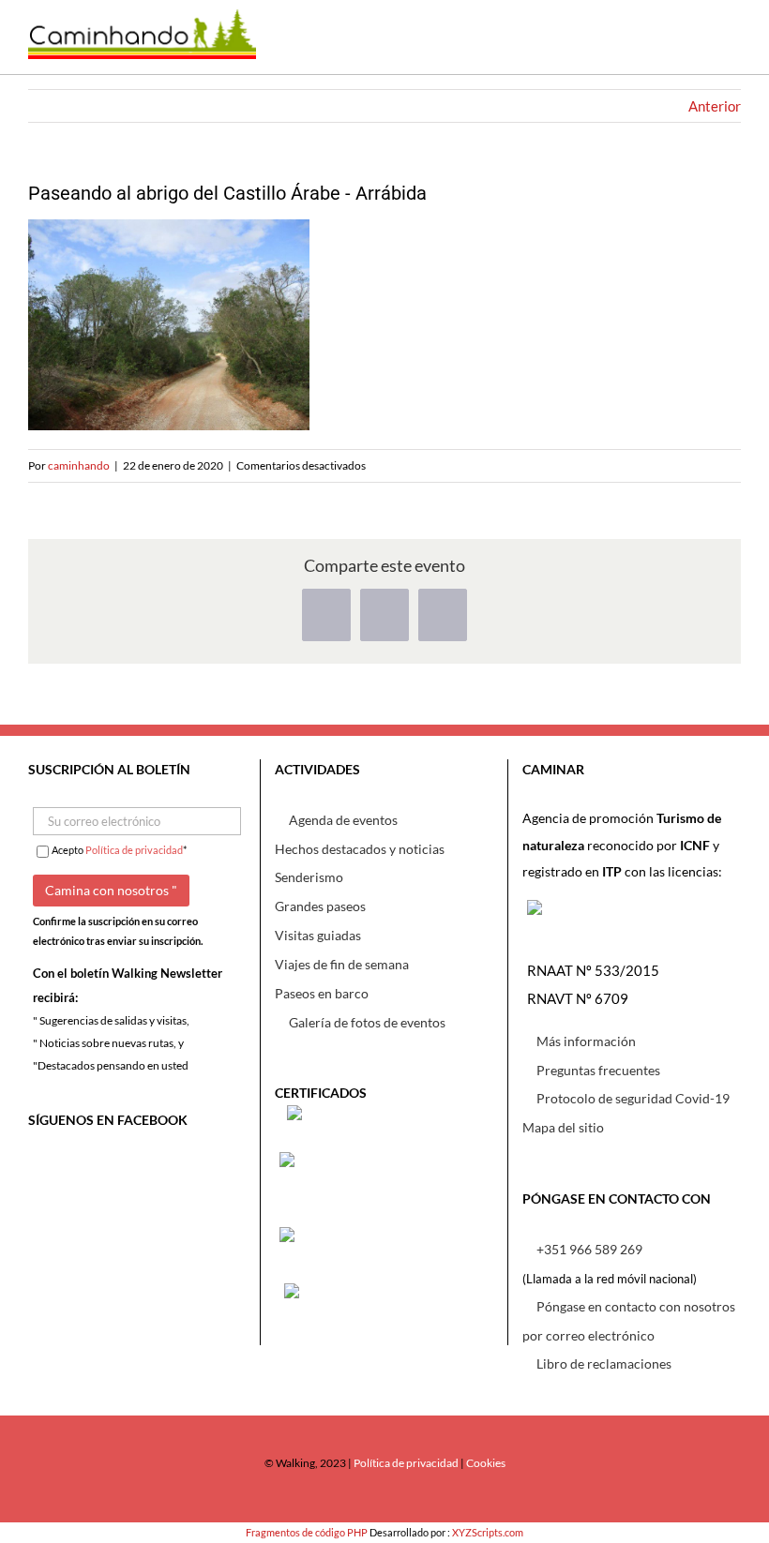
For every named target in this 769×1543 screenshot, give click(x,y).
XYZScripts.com (487, 1532)
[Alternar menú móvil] (727, 46)
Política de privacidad (134, 850)
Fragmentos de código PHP (307, 1532)
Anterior (714, 105)
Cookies (485, 1463)
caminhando (79, 465)
